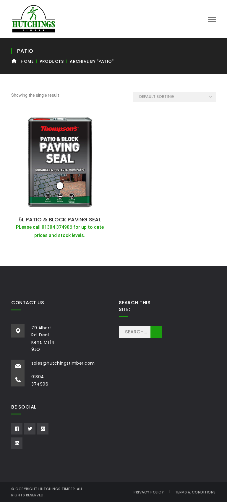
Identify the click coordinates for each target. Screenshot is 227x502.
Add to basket (59, 207)
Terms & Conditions (195, 492)
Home (27, 61)
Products (52, 61)
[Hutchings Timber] (33, 18)
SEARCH (156, 332)
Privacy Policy (149, 492)
